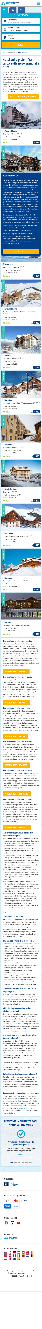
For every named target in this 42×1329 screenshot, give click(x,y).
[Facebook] (6, 1223)
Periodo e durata (14, 28)
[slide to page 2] (15, 1162)
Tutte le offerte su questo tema (23, 96)
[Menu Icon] (39, 3)
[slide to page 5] (26, 1162)
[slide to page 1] (11, 1162)
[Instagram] (12, 1223)
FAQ (30, 1273)
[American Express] (7, 1206)
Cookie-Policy (26, 230)
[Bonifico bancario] (7, 1200)
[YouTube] (18, 1223)
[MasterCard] (16, 1200)
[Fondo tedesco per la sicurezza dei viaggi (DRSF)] (6, 1184)
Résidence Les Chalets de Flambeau (16, 625)
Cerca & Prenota (21, 15)
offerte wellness (16, 999)
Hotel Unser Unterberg (11, 267)
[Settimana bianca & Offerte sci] (10, 3)
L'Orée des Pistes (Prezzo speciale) (16, 536)
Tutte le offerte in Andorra (16, 827)
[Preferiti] (21, 10)
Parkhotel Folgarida (10, 447)
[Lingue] (5, 1252)
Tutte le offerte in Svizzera (16, 765)
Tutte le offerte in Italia (15, 736)
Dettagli (21, 1154)
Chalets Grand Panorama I (13, 581)
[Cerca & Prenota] (4, 10)
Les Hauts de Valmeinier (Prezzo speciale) (18, 403)
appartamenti (7, 1101)
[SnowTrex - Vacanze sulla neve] (11, 1238)
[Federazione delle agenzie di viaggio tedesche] (14, 1184)
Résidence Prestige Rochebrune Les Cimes (19, 312)
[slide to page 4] (23, 1162)
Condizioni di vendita (17, 1273)
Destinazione (12, 20)
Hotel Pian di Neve (10, 134)
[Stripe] (16, 1206)
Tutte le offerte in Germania (16, 794)
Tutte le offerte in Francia (16, 702)
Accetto (15, 215)
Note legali (6, 238)
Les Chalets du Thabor (11, 358)
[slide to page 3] (19, 1162)
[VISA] (24, 1200)
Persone (10, 36)
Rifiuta (5, 220)
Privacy (16, 243)
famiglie (30, 965)
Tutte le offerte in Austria (15, 671)
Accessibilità (30, 1271)
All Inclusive (21, 1108)
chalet (16, 1101)
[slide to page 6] (30, 1162)
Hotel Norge (7, 492)
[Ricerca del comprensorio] (12, 10)
